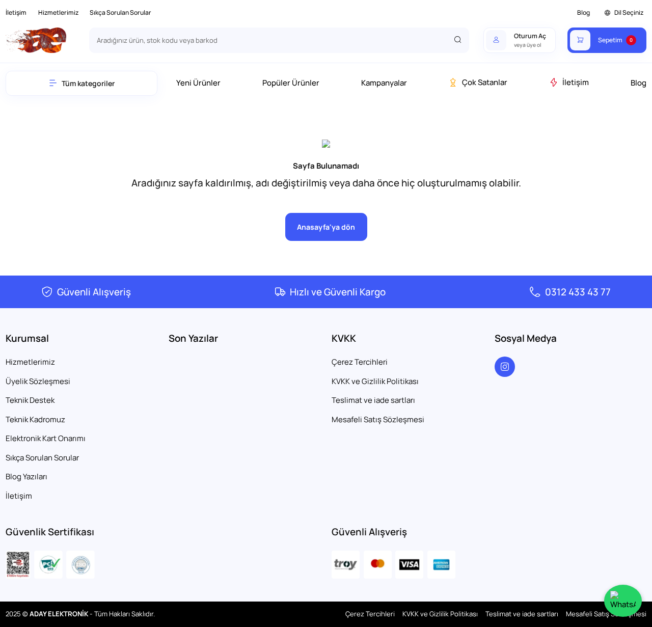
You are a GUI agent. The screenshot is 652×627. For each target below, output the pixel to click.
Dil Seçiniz (628, 12)
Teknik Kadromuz (35, 419)
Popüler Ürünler (290, 82)
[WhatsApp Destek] (623, 601)
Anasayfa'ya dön (326, 227)
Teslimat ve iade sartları (373, 400)
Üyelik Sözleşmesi (38, 381)
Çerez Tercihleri (360, 362)
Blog (583, 12)
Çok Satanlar (484, 82)
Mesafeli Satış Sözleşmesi (378, 419)
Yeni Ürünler (198, 82)
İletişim (16, 12)
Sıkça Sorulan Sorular (120, 12)
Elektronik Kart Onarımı (46, 438)
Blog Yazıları (26, 476)
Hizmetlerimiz (58, 12)
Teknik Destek (30, 400)
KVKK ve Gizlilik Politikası (375, 381)
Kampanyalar (384, 82)
